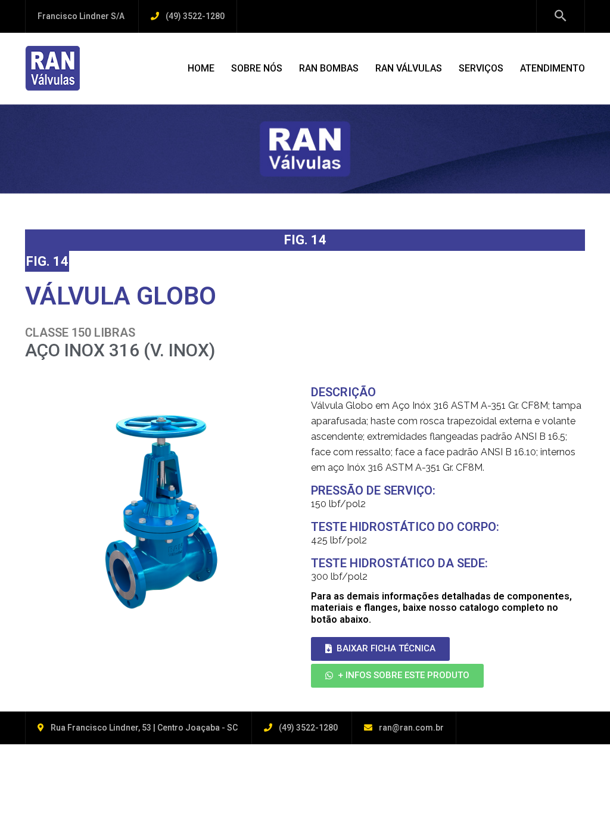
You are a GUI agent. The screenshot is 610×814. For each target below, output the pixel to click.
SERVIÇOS (481, 68)
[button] (380, 649)
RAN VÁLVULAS (408, 68)
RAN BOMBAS (329, 68)
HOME (201, 68)
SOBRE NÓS (256, 68)
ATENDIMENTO (552, 68)
